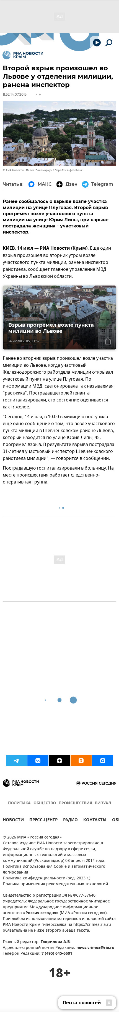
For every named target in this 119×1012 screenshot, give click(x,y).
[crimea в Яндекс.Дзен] (59, 760)
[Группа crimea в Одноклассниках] (81, 760)
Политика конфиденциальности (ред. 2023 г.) (46, 878)
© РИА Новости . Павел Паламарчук (27, 170)
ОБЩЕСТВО (44, 803)
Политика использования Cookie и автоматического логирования (54, 870)
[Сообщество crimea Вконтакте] (37, 760)
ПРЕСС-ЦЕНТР (43, 820)
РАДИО (70, 820)
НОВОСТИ (13, 820)
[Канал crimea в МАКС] (102, 760)
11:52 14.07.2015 (15, 94)
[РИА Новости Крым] (22, 55)
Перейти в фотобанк (68, 170)
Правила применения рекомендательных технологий (55, 884)
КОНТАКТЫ (95, 820)
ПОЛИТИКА (19, 803)
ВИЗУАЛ (103, 803)
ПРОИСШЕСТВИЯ (75, 803)
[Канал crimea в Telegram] (16, 760)
